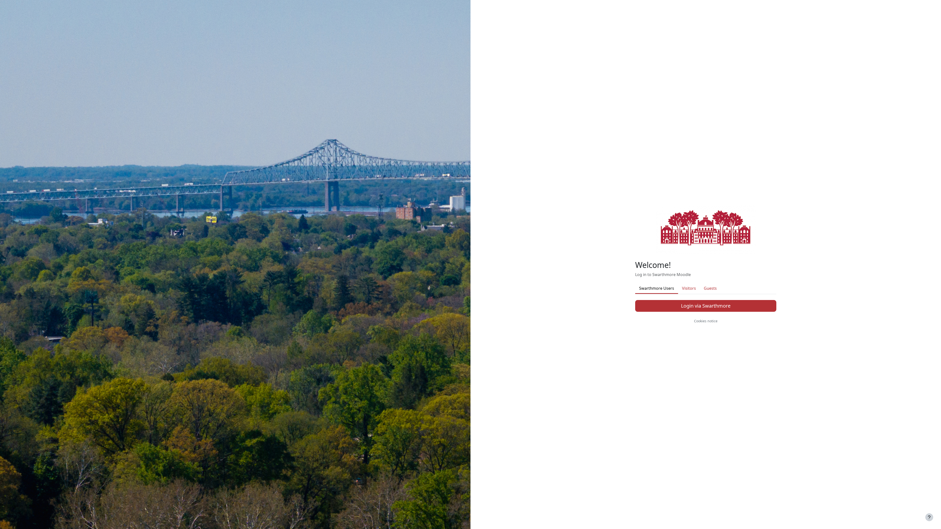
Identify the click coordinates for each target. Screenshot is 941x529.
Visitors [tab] (689, 288)
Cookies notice (706, 321)
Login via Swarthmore (706, 305)
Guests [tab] (710, 288)
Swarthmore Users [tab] (656, 288)
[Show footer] (929, 517)
